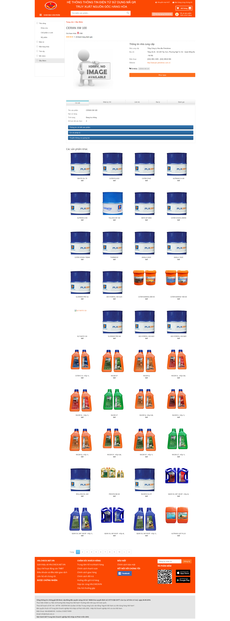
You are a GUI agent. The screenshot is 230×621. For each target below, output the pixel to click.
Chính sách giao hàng (87, 572)
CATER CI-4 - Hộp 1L (82, 376)
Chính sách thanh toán (87, 568)
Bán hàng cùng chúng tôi (183, 2)
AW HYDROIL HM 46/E (146, 336)
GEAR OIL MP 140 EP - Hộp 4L (178, 494)
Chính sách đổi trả (85, 576)
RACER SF (114, 376)
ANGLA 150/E (178, 257)
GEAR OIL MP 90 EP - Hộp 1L (146, 533)
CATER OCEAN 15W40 (82, 257)
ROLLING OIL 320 (82, 494)
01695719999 (66, 611)
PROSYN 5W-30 (114, 494)
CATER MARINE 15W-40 (178, 297)
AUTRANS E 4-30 (178, 178)
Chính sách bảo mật (126, 564)
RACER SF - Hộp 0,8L (114, 454)
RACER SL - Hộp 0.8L (178, 376)
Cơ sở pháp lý (75, 133)
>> (129, 552)
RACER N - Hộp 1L (178, 415)
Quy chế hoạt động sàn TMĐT (50, 568)
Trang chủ (70, 22)
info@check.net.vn (47, 614)
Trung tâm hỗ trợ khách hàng (90, 564)
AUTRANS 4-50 (82, 218)
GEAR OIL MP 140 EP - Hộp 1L (82, 533)
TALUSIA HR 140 (114, 218)
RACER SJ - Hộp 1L (82, 454)
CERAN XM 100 (144, 69)
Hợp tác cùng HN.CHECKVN (89, 584)
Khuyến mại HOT (164, 2)
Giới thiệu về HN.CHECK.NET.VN (51, 564)
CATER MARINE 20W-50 (146, 297)
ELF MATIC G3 (82, 336)
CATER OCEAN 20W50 (178, 218)
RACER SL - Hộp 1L (82, 415)
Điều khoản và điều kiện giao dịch (52, 572)
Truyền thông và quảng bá (80, 138)
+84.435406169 (50, 611)
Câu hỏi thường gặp (86, 588)
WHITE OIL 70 (82, 178)
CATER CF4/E (146, 178)
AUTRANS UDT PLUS (178, 533)
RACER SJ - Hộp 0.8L (146, 415)
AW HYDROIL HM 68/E (178, 336)
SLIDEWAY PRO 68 (114, 336)
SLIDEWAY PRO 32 (82, 297)
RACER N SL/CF (146, 494)
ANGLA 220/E (146, 257)
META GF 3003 (146, 218)
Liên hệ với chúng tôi (46, 576)
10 (119, 552)
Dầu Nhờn (79, 22)
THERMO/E (114, 257)
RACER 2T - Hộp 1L (178, 454)
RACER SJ (146, 376)
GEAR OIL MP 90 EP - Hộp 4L (114, 533)
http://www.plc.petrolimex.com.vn (158, 63)
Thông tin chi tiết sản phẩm (80, 127)
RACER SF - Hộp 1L (146, 454)
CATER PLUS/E (114, 178)
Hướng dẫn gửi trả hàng (88, 580)
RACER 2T (114, 415)
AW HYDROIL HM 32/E (114, 297)
